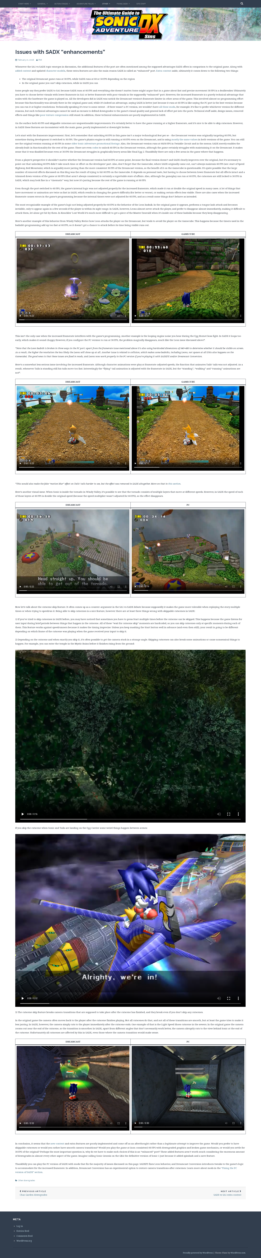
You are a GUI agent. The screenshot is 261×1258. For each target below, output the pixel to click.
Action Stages (61, 4)
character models (55, 70)
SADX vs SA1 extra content (227, 1193)
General (41, 4)
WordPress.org (24, 1240)
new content (57, 1143)
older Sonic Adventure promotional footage (95, 143)
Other (105, 4)
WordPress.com (238, 1252)
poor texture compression (54, 114)
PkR (40, 60)
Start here (23, 4)
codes (95, 147)
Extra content (163, 70)
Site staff (141, 4)
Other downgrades (26, 1180)
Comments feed (24, 1235)
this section (174, 483)
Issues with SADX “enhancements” (60, 52)
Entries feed (22, 1230)
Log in (19, 1226)
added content (23, 70)
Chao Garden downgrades (33, 1193)
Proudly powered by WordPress (198, 1252)
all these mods (167, 106)
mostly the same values (184, 139)
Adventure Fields (85, 4)
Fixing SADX (122, 4)
